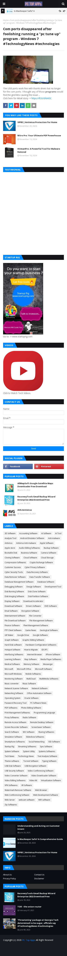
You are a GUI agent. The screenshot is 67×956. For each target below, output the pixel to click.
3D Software (10, 533)
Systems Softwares (47, 751)
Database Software (45, 582)
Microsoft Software (43, 669)
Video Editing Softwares (15, 780)
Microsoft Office (24, 669)
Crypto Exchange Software (41, 562)
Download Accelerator (33, 601)
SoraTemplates (39, 951)
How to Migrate (31, 649)
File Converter (35, 615)
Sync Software (46, 746)
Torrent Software (30, 761)
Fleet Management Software (36, 625)
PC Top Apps (28, 939)
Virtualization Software (51, 780)
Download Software (13, 606)
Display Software (12, 601)
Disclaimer (39, 878)
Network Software (40, 688)
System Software (12, 751)
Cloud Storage (47, 557)
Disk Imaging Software (14, 596)
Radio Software (29, 717)
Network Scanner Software (16, 688)
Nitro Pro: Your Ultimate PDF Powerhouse (39, 135)
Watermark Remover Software (18, 790)
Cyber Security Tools (14, 572)
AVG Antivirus (24, 509)
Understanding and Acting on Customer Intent (38, 827)
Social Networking (36, 741)
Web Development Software (45, 795)
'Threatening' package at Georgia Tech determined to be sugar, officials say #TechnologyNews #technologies (37, 922)
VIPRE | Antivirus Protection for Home (37, 122)
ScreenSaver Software (40, 727)
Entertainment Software (15, 615)
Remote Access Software (15, 722)
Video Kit (33, 780)
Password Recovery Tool (15, 703)
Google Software (40, 635)
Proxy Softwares (12, 717)
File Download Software (15, 620)
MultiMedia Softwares (48, 678)
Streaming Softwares (27, 746)
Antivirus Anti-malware (26, 543)
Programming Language (44, 712)
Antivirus (8, 543)
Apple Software (46, 543)
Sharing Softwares (46, 732)
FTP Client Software (13, 630)
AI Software (46, 533)
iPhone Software (53, 654)
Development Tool (53, 586)
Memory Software (31, 664)
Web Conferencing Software (17, 795)
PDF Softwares (11, 707)
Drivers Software (33, 606)
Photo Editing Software (31, 707)
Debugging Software (14, 586)
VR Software (26, 785)
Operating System (12, 698)
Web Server (10, 799)
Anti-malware (54, 538)
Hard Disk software (13, 644)
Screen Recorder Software (16, 727)
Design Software (33, 586)
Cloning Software (12, 557)
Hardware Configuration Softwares (41, 644)
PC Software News (38, 703)
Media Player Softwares (51, 659)
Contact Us (39, 874)
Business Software (29, 552)
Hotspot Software (12, 649)
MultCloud (31, 678)
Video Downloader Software (43, 775)
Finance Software (12, 625)
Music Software (29, 683)
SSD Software (54, 741)
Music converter (12, 683)
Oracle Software (31, 698)
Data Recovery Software (37, 572)
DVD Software (51, 606)
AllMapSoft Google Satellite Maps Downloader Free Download (35, 485)
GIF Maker (9, 635)
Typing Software (49, 761)
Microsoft (9, 669)
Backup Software (51, 548)
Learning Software (13, 659)
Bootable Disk (11, 552)
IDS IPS (44, 649)
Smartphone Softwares (15, 741)
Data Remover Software (15, 577)
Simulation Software (13, 737)
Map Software (30, 659)
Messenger (48, 664)
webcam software (26, 799)
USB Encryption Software (35, 766)
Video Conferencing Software (40, 770)
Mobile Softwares (33, 674)
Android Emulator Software (32, 538)
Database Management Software (19, 582)
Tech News (9, 756)
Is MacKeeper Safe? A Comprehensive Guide (40, 839)
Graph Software (12, 640)
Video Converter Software (16, 775)
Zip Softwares (11, 804)
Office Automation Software (39, 693)
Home (6, 20)
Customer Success (13, 567)
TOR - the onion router (29, 906)
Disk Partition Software (38, 596)
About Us (7, 874)
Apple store (10, 548)
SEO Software (28, 732)
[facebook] (18, 466)
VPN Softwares (11, 785)
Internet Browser (34, 654)
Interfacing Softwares (14, 654)
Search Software (12, 732)
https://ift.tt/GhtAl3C (41, 98)
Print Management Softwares (17, 712)
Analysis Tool (10, 538)
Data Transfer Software (39, 577)
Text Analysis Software (47, 756)
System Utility (29, 751)
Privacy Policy (9, 878)
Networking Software (14, 693)
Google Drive (23, 635)
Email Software (11, 611)
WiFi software (44, 799)
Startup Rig (9, 746)
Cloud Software (30, 557)
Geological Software (49, 630)
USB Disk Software (13, 766)
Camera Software (48, 552)
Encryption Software (30, 611)
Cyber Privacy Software (35, 567)
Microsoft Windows (13, 674)
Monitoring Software (14, 678)
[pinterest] (49, 466)
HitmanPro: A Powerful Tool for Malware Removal (38, 150)
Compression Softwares (15, 562)
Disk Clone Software (36, 591)
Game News (30, 630)
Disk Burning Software (14, 591)
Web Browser (41, 790)
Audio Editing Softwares (29, 548)
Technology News (26, 756)
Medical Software (12, 664)
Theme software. (12, 761)
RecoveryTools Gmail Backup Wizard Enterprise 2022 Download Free (36, 498)
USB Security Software (14, 770)
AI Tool (58, 533)
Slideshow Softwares (35, 737)
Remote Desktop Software (41, 722)
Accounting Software (28, 533)
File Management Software (41, 620)
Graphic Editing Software (33, 640)
